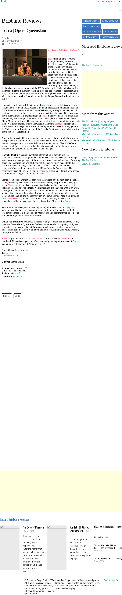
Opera (17, 296)
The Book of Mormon (33, 529)
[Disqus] (41, 345)
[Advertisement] (102, 89)
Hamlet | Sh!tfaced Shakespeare (79, 531)
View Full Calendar (91, 164)
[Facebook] (2, 1)
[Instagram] (5, 1)
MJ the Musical (104, 537)
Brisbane (6, 296)
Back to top (109, 580)
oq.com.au (17, 276)
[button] (118, 2)
